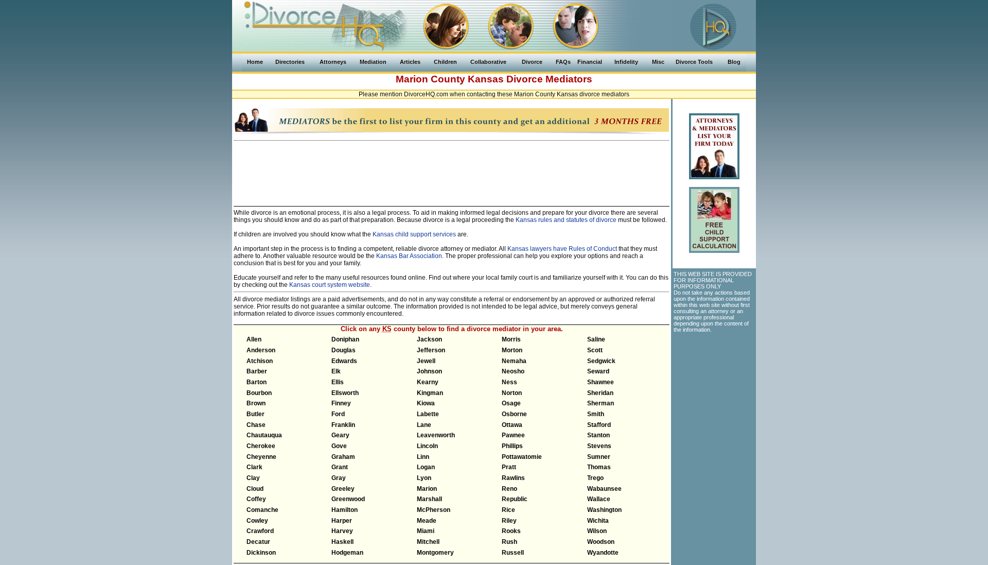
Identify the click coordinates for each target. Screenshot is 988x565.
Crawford (260, 531)
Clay (253, 478)
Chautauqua (264, 435)
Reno (509, 488)
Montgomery (435, 552)
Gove (339, 446)
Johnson (429, 371)
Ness (509, 382)
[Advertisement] (451, 169)
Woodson (600, 541)
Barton (256, 382)
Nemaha (514, 361)
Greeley (343, 488)
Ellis (337, 382)
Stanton (598, 435)
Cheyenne (261, 456)
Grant (339, 467)
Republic (514, 499)
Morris (511, 339)
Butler (255, 414)
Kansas (486, 79)
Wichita (598, 520)
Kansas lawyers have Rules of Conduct (562, 248)
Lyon (424, 478)
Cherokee (260, 446)
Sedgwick (601, 361)
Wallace (598, 499)
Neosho (513, 371)
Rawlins (513, 478)
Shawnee (600, 382)
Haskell (342, 541)
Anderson (260, 350)
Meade (426, 520)
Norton (512, 393)
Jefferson (431, 350)
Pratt (509, 467)
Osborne (514, 414)
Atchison (259, 361)
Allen (253, 339)
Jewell (426, 361)
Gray (338, 478)
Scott (595, 350)
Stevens (599, 446)
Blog (734, 62)
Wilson (597, 531)
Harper (341, 520)
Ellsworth (345, 393)
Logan (426, 467)
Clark (254, 467)
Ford (338, 414)
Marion (427, 488)
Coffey (256, 499)
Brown (256, 403)
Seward (598, 371)
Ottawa (512, 425)
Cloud (254, 488)
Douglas (343, 350)
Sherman (600, 403)
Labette (428, 414)
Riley (509, 520)
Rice (508, 509)
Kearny (427, 382)
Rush (509, 541)
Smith (595, 414)
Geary (340, 435)
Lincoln (427, 446)
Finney (341, 403)
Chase (256, 425)
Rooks (511, 531)
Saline (596, 339)
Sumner (598, 456)
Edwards (344, 361)
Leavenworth (436, 435)
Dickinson (261, 552)
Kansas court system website (329, 284)
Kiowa (426, 403)
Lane (424, 425)
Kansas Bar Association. (410, 256)
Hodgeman (347, 552)
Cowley (257, 520)
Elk (336, 371)
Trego (595, 478)
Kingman (430, 393)
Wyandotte (603, 552)
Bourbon (259, 393)
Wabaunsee (604, 488)
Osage (511, 403)
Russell (513, 552)
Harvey (342, 531)
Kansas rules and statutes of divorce (566, 220)
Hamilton (344, 509)
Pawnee (513, 435)
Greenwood (348, 499)
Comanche (262, 509)
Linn (423, 456)
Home (255, 62)
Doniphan (345, 339)
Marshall (429, 499)
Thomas (599, 467)
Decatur (258, 541)
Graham (343, 456)
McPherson (433, 509)
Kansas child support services (414, 234)
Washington (604, 509)
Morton (512, 350)
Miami (425, 531)
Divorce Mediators (549, 79)
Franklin (343, 425)
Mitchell (428, 541)
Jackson (429, 339)
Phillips (512, 446)
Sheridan (600, 393)
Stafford (599, 425)
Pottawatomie (522, 456)
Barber (256, 371)
